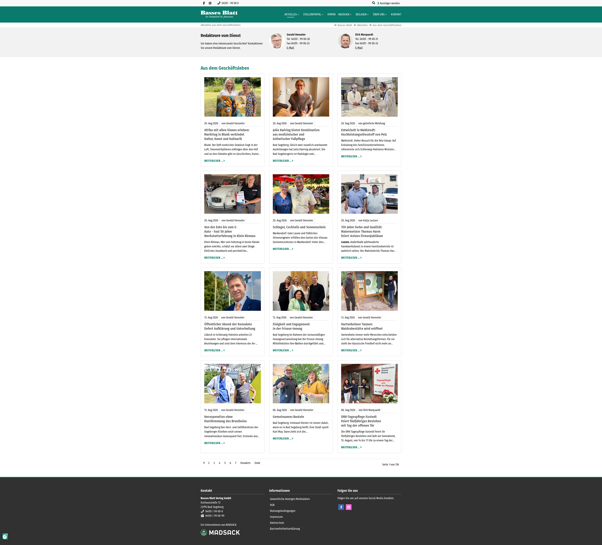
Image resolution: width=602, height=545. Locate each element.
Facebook (341, 507)
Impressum (276, 517)
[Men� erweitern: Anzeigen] (351, 14)
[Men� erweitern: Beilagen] (368, 14)
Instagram (348, 507)
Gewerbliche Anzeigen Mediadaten (290, 499)
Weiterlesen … (213, 160)
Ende (257, 463)
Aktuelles (362, 25)
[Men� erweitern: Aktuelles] (299, 14)
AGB (272, 505)
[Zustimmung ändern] (5, 536)
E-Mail (290, 47)
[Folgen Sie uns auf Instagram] (210, 3)
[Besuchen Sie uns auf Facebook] (204, 3)
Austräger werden (390, 3)
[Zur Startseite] (219, 14)
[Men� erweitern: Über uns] (386, 14)
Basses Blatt (345, 25)
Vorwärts (245, 463)
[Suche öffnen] (374, 3)
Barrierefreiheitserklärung (285, 528)
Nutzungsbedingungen (282, 511)
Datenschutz (277, 522)
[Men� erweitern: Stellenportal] (323, 14)
